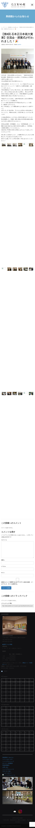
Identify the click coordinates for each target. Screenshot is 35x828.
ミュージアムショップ (8, 761)
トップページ (4, 27)
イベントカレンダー (7, 759)
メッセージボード (7, 773)
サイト (3, 572)
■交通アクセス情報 (7, 644)
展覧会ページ (25, 662)
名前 (2, 560)
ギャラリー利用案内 (7, 763)
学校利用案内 (5, 765)
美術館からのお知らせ (13, 27)
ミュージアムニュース (8, 769)
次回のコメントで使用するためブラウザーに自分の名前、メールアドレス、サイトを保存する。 (17, 583)
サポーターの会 (6, 771)
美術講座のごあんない (8, 757)
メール (3, 566)
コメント (4, 540)
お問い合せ (5, 767)
